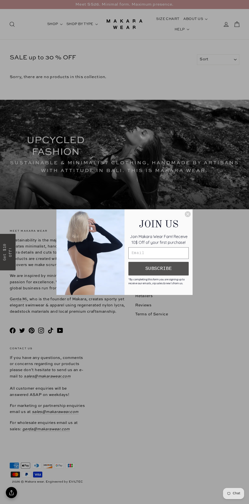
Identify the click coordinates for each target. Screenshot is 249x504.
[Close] (188, 214)
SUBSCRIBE (158, 268)
